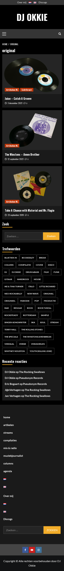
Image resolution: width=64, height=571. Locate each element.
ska (33, 322)
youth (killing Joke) (41, 351)
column (8, 265)
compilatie (24, 265)
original (49, 293)
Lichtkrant (27, 89)
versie (22, 344)
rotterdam (29, 315)
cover (39, 265)
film (46, 272)
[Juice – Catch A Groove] (32, 74)
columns (8, 463)
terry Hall (10, 329)
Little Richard (47, 286)
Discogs (43, 2)
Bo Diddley (28, 257)
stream (54, 322)
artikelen (8, 424)
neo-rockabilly (13, 293)
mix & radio (10, 448)
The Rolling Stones (31, 329)
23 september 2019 (16, 214)
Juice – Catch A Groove (18, 98)
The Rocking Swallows (32, 371)
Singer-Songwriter (15, 322)
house (37, 279)
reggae (18, 308)
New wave (33, 293)
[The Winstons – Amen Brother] (32, 130)
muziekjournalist (13, 455)
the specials (11, 336)
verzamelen (38, 344)
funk (56, 272)
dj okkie (16, 272)
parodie (25, 301)
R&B (6, 308)
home (6, 417)
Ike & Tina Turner (13, 286)
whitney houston (14, 351)
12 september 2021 (16, 159)
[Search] (60, 34)
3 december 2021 (15, 103)
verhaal (9, 344)
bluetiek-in (10, 257)
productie (50, 301)
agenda (7, 471)
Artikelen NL (12, 89)
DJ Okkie (32, 17)
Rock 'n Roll (44, 308)
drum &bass (32, 272)
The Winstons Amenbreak (37, 336)
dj (5, 272)
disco (51, 265)
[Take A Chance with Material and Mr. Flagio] (32, 186)
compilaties (10, 440)
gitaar (8, 279)
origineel (9, 301)
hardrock (23, 279)
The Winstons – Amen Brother (22, 154)
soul (42, 322)
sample (45, 315)
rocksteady (11, 315)
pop (36, 301)
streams (8, 432)
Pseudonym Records (31, 377)
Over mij (21, 2)
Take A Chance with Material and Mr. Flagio (29, 210)
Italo (31, 286)
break (42, 257)
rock (30, 308)
